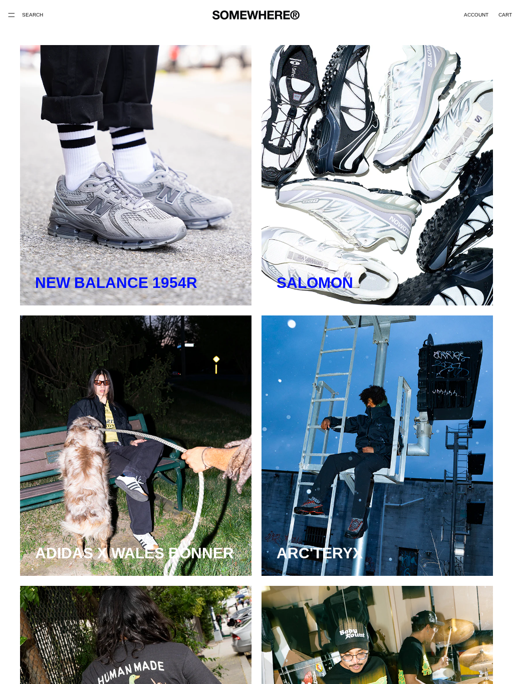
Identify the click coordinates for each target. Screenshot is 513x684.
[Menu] (11, 15)
